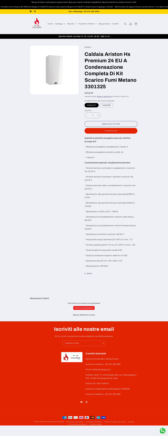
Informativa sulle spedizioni (77, 424)
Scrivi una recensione (84, 308)
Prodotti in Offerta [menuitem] (86, 24)
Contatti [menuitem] (115, 24)
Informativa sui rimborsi (94, 421)
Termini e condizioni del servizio (115, 421)
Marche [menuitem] (70, 24)
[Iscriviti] (102, 343)
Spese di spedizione (104, 96)
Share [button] (89, 273)
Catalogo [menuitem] (59, 24)
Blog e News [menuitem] (104, 24)
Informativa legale (95, 424)
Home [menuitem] (50, 24)
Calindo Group (45, 421)
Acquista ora (111, 131)
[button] (125, 24)
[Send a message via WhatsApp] (163, 430)
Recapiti (131, 421)
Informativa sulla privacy (74, 421)
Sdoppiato (91, 105)
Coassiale (106, 105)
